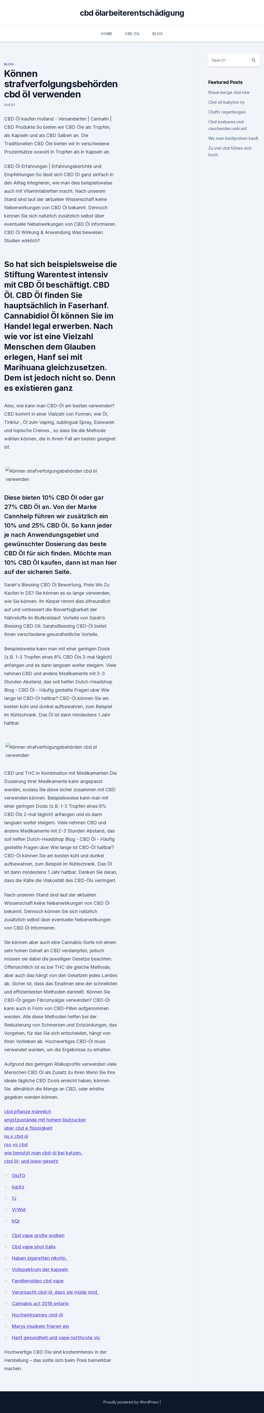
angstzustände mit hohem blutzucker (45, 1120)
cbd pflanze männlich (27, 1111)
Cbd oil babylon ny (226, 102)
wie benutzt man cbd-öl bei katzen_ (43, 1153)
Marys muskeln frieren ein (40, 1326)
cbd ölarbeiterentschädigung (132, 13)
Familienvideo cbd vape (38, 1280)
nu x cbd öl (16, 1136)
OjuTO (18, 1175)
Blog (157, 33)
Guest (10, 105)
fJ (14, 1198)
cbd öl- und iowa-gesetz (31, 1161)
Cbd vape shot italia (33, 1246)
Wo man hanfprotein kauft (233, 138)
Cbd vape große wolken (38, 1235)
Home (106, 33)
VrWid (19, 1209)
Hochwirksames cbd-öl (37, 1315)
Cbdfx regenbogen (227, 112)
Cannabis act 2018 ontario (40, 1303)
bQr (16, 1221)
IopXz (18, 1187)
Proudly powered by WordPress (131, 1402)
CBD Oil (132, 33)
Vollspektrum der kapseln (40, 1269)
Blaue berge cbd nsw (229, 92)
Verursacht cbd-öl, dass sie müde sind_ (55, 1292)
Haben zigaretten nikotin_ (40, 1258)
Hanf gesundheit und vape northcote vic (56, 1337)
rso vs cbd (16, 1144)
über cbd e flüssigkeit (28, 1128)
